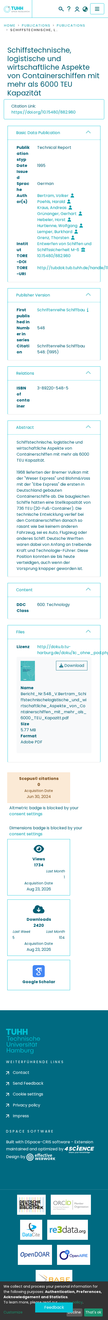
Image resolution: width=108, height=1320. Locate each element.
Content (24, 590)
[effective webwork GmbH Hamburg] (40, 1157)
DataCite (31, 1229)
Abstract (25, 427)
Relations (25, 373)
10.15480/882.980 (54, 256)
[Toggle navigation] (97, 8)
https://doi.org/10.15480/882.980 (43, 112)
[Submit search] (61, 8)
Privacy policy (26, 1105)
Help (68, 8)
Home (10, 25)
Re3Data (67, 1229)
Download (73, 665)
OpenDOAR (34, 1254)
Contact (21, 1072)
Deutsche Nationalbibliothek (31, 1204)
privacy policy (71, 1302)
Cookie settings (28, 1094)
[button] (85, 9)
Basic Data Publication (38, 133)
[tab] (54, 133)
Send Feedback (28, 1083)
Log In (77, 8)
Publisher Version (33, 295)
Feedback (54, 1307)
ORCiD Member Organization (70, 1204)
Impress (21, 1116)
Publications (36, 25)
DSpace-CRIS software (47, 1142)
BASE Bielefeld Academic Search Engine (54, 1279)
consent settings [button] (25, 814)
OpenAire (74, 1254)
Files (20, 632)
